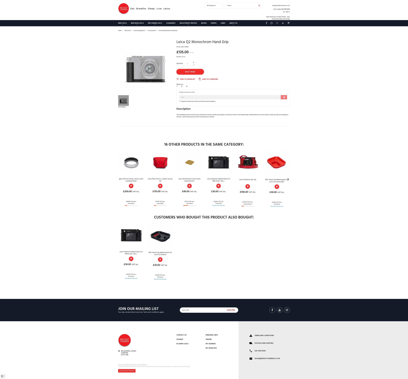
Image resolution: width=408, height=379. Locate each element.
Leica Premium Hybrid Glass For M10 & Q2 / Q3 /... (218, 180)
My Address (211, 343)
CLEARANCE (170, 23)
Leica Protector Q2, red (247, 179)
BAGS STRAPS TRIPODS (188, 23)
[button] (283, 23)
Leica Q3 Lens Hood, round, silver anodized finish (131, 180)
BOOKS (204, 23)
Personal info (212, 335)
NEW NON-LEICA (137, 23)
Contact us (181, 335)
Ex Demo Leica (182, 343)
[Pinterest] (187, 86)
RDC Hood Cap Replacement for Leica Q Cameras (160, 253)
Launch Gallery (145, 67)
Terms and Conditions (208, 101)
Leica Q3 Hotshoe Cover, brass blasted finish (189, 180)
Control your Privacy (126, 370)
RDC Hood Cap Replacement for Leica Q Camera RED (276, 180)
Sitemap (179, 339)
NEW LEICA (122, 23)
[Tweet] (182, 86)
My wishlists (211, 348)
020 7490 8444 (285, 9)
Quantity (179, 63)
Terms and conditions (151, 312)
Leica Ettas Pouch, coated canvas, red (160, 180)
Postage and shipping (264, 343)
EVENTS (213, 23)
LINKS (223, 23)
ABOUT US (233, 23)
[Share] (176, 86)
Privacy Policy (194, 101)
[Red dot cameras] (123, 8)
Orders (209, 339)
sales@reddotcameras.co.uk (267, 358)
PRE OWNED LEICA (155, 23)
